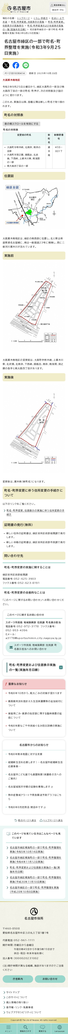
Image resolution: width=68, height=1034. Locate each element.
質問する (43, 1031)
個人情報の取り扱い (17, 1002)
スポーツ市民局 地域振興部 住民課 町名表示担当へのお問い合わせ (35, 647)
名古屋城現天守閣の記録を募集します (29, 787)
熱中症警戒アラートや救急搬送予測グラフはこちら (34, 797)
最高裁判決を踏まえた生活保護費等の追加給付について (35, 703)
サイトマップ (13, 992)
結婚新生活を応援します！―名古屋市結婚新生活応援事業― (35, 764)
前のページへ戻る (27, 820)
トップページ (23, 18)
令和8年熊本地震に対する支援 (25, 754)
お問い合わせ (50, 979)
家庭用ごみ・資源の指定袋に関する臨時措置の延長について (35, 715)
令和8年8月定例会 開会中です (25, 807)
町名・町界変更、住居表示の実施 (27, 22)
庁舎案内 (18, 979)
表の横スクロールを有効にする (21, 124)
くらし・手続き (41, 18)
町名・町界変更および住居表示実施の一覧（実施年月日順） (32, 667)
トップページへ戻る (53, 820)
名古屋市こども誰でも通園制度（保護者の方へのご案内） (35, 776)
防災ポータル (58, 10)
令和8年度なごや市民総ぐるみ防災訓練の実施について (35, 728)
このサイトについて (16, 997)
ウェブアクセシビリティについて (23, 1012)
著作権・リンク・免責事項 (19, 1007)
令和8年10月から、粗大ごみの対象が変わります (35, 693)
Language (60, 1031)
